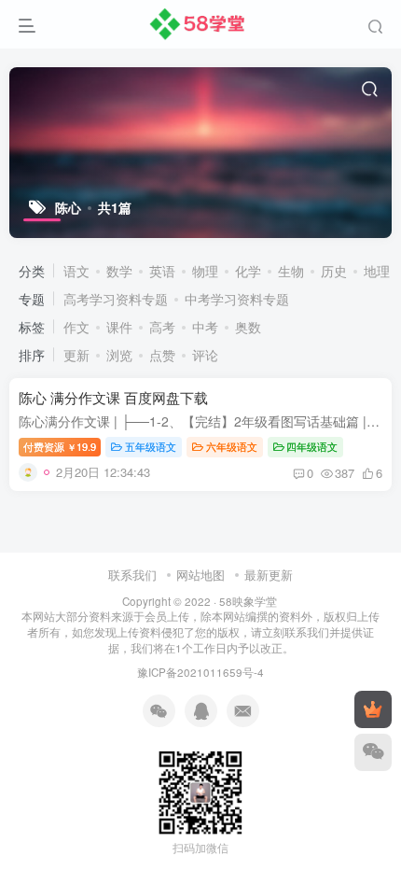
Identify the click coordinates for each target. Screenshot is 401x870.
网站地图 (200, 574)
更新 (76, 354)
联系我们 (132, 574)
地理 (377, 270)
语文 (76, 270)
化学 (248, 270)
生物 (291, 270)
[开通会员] (373, 709)
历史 (334, 270)
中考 (205, 326)
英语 (162, 270)
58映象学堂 (248, 601)
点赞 (162, 354)
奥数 (248, 326)
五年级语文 (150, 446)
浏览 (119, 354)
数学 (119, 270)
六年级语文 (231, 446)
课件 (119, 326)
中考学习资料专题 (237, 298)
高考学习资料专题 (115, 298)
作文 (76, 326)
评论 (205, 354)
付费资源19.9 (59, 446)
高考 (162, 326)
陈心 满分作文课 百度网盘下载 (113, 397)
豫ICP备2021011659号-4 (200, 672)
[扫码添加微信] (373, 752)
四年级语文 (312, 446)
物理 (205, 270)
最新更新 (268, 574)
